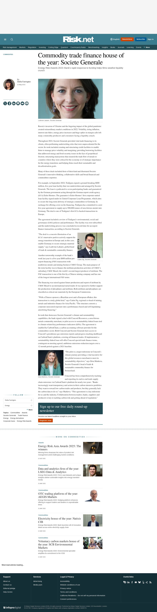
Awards (24, 413)
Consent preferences (68, 599)
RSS (150, 582)
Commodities (8, 55)
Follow (18, 395)
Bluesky (139, 582)
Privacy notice (65, 588)
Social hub (146, 582)
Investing (42, 47)
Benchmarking (93, 47)
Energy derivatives (17, 418)
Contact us (7, 585)
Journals (121, 47)
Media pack (37, 585)
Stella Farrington (24, 82)
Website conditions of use (70, 585)
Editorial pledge (9, 588)
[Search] (12, 39)
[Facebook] (9, 103)
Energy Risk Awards (24, 421)
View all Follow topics (124, 582)
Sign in (151, 39)
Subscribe (141, 39)
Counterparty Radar (78, 47)
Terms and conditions (68, 592)
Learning (130, 47)
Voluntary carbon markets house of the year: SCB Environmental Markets (58, 544)
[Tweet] (5, 103)
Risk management (10, 47)
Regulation (32, 47)
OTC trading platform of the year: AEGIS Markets (58, 495)
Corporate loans (9, 421)
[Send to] (22, 103)
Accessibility (65, 581)
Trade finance (23, 415)
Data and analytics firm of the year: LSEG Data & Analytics (58, 470)
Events (138, 47)
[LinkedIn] (14, 103)
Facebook (132, 582)
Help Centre (8, 592)
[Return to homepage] (78, 42)
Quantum (64, 47)
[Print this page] (27, 103)
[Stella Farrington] (9, 84)
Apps (143, 582)
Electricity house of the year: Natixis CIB (59, 520)
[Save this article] (18, 103)
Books (112, 47)
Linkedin (128, 582)
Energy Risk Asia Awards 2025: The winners (59, 447)
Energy (6, 418)
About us (6, 581)
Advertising (37, 581)
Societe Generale (9, 415)
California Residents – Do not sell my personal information (82, 595)
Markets (22, 47)
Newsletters (127, 39)
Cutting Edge (53, 47)
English (116, 39)
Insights (105, 47)
